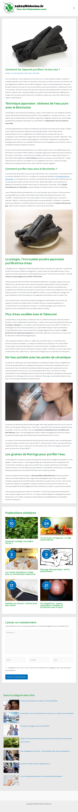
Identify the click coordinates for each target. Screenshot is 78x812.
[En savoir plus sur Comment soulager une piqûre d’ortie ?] (21, 528)
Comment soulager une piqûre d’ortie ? (19, 542)
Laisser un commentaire (14, 73)
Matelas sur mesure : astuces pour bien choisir (21, 604)
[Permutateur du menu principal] (74, 8)
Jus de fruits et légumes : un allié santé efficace (55, 539)
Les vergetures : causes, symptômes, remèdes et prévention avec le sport (51, 605)
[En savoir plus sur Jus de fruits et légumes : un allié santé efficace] (56, 526)
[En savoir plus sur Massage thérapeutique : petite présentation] (56, 557)
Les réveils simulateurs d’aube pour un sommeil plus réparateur (20, 573)
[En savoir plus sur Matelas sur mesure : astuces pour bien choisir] (21, 590)
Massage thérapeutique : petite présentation (55, 570)
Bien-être (28, 73)
